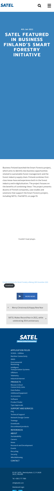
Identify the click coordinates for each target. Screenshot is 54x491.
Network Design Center (20, 417)
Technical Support (18, 414)
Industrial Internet (18, 378)
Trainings (14, 420)
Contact (15, 460)
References (17, 430)
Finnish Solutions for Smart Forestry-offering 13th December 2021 (25, 282)
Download (9, 285)
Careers (14, 439)
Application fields (20, 350)
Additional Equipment (19, 393)
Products (16, 382)
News (13, 442)
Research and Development (22, 445)
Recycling (14, 451)
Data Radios (15, 390)
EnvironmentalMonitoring (16, 363)
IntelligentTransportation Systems (20, 368)
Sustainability (16, 436)
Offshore (14, 372)
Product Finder (16, 402)
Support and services (22, 408)
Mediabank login (18, 487)
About (14, 433)
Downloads (15, 423)
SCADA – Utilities (17, 353)
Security (14, 454)
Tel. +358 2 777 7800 (19, 478)
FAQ (12, 411)
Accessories (16, 396)
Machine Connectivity (19, 356)
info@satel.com (18, 483)
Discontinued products (20, 426)
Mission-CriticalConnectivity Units (18, 386)
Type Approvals (17, 405)
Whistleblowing (17, 457)
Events (13, 448)
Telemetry (15, 375)
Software (14, 399)
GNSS (13, 359)
